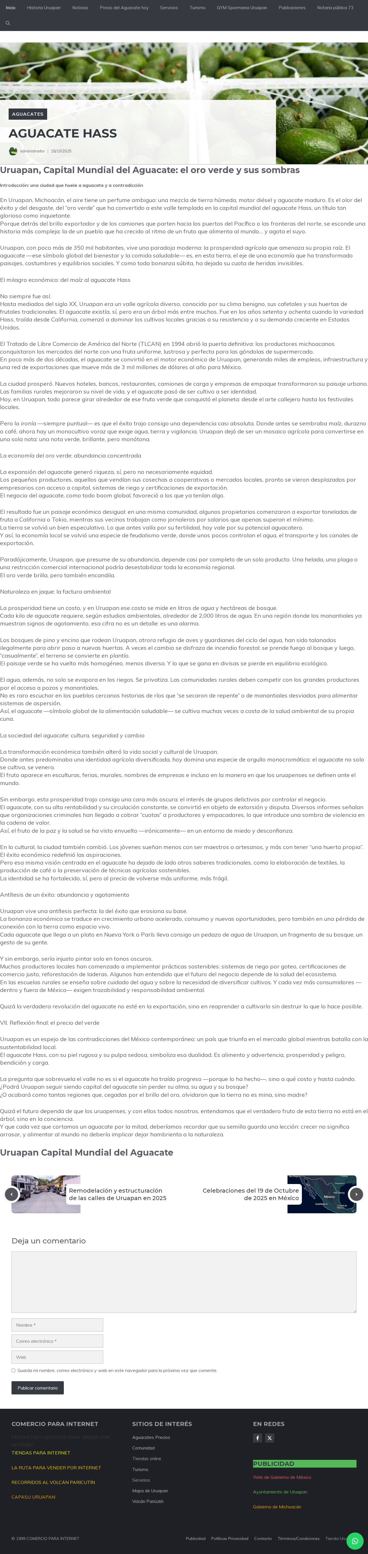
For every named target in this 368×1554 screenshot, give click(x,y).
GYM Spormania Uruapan (242, 7)
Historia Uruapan (44, 7)
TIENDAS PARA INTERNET (41, 1453)
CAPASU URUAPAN (33, 1497)
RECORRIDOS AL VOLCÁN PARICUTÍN (53, 1482)
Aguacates (28, 114)
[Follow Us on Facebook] (257, 1438)
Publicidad (196, 1538)
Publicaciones (292, 7)
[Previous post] (11, 1194)
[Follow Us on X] (269, 1438)
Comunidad (143, 1448)
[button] (8, 23)
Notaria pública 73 (335, 7)
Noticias (80, 7)
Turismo (197, 7)
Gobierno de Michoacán (277, 1507)
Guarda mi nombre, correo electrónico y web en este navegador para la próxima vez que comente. (117, 1370)
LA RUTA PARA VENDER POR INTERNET (56, 1467)
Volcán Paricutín (148, 1501)
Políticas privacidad (229, 1538)
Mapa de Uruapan (150, 1490)
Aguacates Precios (151, 1437)
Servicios (169, 7)
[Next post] (356, 1194)
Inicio (11, 7)
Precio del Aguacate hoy (124, 7)
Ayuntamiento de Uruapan (280, 1492)
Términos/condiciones (299, 1538)
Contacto (263, 1538)
